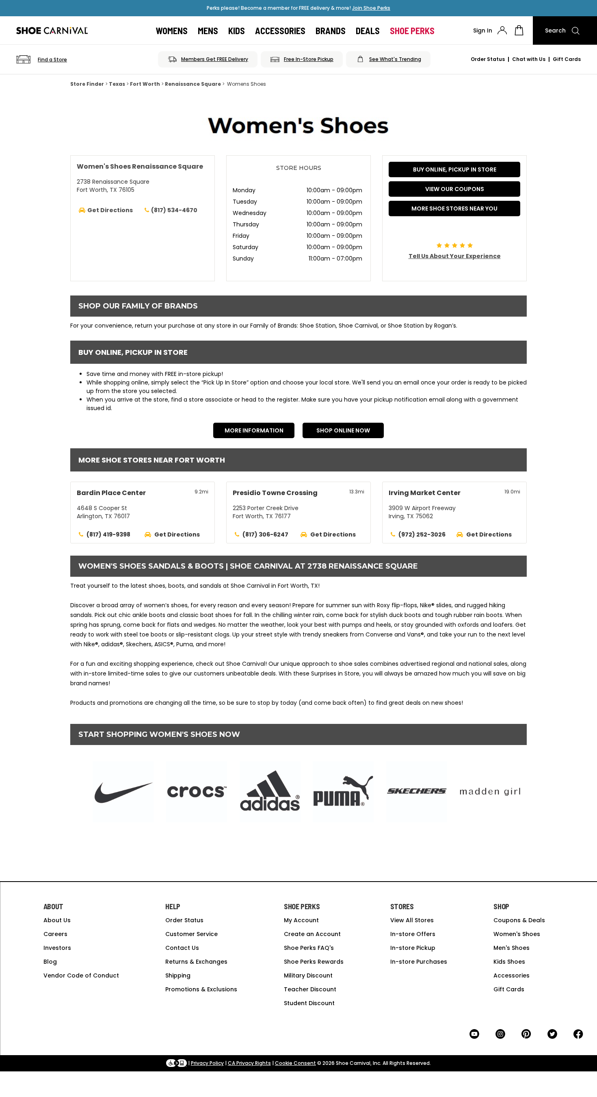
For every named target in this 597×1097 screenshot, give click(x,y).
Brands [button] (331, 30)
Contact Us (182, 948)
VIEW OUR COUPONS (454, 189)
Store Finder (87, 83)
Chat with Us (528, 59)
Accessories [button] (280, 30)
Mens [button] (208, 30)
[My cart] (519, 30)
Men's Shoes (511, 948)
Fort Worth (145, 83)
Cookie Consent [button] (295, 1063)
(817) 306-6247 (265, 534)
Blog (50, 962)
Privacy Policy (207, 1063)
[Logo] (52, 30)
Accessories (511, 975)
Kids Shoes (509, 962)
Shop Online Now (343, 430)
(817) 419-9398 (108, 534)
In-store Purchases (418, 962)
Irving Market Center (425, 492)
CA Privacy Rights (249, 1063)
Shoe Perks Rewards (314, 962)
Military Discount (308, 975)
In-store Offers (412, 934)
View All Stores (412, 920)
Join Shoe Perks (371, 7)
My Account (301, 920)
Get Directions (177, 534)
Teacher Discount (310, 989)
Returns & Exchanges (196, 962)
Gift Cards (567, 59)
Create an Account (312, 934)
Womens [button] (172, 30)
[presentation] (502, 30)
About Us (57, 920)
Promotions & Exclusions (201, 989)
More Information (254, 430)
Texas (117, 83)
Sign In (482, 30)
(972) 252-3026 (422, 534)
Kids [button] (236, 30)
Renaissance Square (193, 83)
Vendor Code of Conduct (81, 975)
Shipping (177, 975)
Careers (55, 934)
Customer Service (191, 934)
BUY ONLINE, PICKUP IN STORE (454, 169)
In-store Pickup (412, 948)
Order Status (488, 59)
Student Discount (309, 1003)
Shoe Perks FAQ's (309, 948)
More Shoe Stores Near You (454, 208)
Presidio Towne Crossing (275, 492)
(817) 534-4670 (174, 210)
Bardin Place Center (111, 492)
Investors (57, 948)
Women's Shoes (516, 934)
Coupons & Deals (519, 920)
